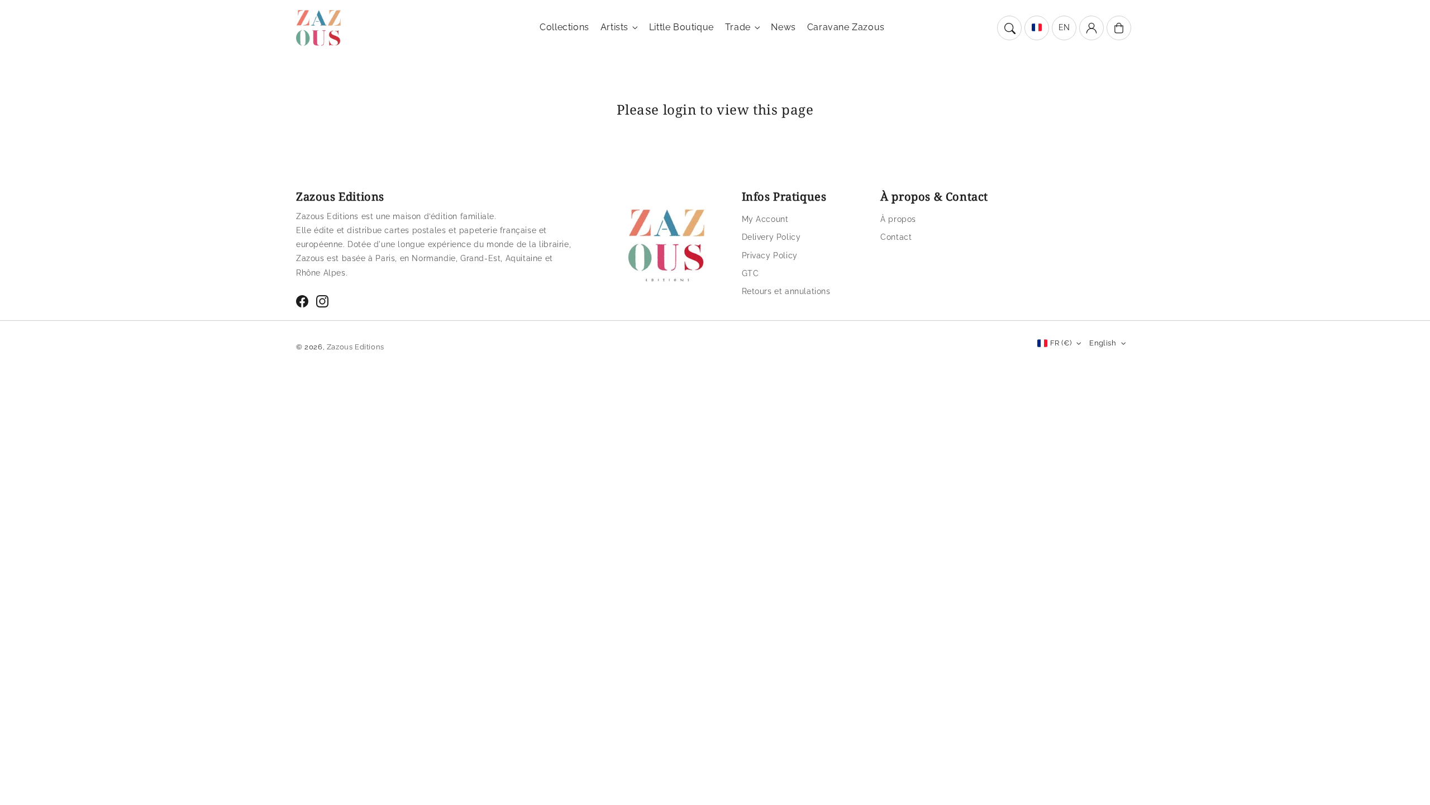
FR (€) (1060, 343)
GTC (750, 273)
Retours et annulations (786, 291)
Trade (738, 27)
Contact (896, 237)
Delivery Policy (771, 237)
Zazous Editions (355, 347)
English (1102, 343)
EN (1064, 27)
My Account (765, 219)
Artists (614, 27)
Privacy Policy (770, 255)
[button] (1009, 28)
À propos (898, 219)
